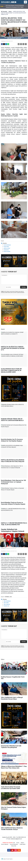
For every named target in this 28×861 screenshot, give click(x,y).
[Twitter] (4, 44)
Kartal (10, 11)
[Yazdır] (19, 44)
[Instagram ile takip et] (15, 850)
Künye (17, 842)
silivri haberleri (7, 604)
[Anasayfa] (14, 842)
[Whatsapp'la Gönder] (8, 44)
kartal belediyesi (7, 245)
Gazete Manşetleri (14, 844)
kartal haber (6, 246)
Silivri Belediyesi (7, 601)
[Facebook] (2, 44)
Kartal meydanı (7, 251)
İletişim (22, 842)
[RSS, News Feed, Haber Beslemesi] (19, 850)
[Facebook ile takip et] (9, 850)
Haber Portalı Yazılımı (8, 859)
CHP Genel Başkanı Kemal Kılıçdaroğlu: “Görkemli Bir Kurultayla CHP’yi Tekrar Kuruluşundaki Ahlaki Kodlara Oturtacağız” (15, 6)
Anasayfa (5, 11)
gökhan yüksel (7, 248)
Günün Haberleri (4, 844)
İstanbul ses (6, 606)
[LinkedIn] (6, 44)
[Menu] (25, 2)
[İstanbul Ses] (8, 2)
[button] (21, 44)
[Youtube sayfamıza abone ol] (12, 850)
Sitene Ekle (13, 846)
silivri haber (6, 602)
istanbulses (6, 249)
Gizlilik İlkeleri (22, 844)
